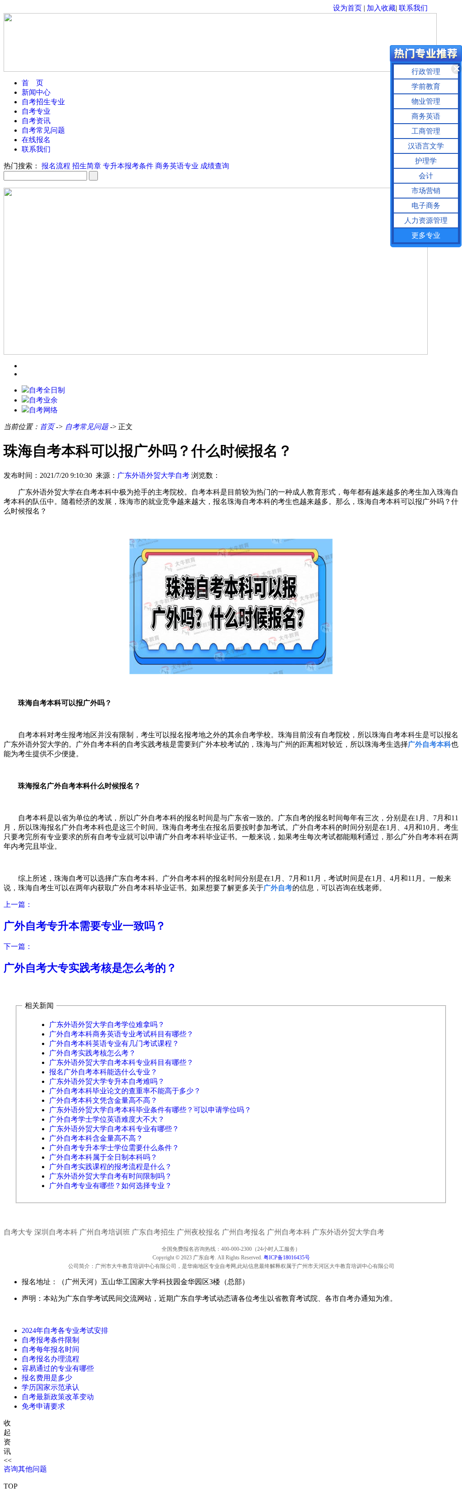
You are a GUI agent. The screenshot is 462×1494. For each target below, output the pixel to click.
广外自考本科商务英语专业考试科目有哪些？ (121, 1034)
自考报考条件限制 (50, 1340)
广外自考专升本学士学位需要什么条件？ (114, 1148)
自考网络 (43, 410)
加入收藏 (381, 8)
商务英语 (425, 116)
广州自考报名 (243, 1232)
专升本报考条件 (128, 166)
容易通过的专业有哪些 (58, 1368)
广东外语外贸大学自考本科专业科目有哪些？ (121, 1062)
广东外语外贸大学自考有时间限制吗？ (110, 1176)
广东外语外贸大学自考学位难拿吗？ (107, 1024)
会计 (426, 176)
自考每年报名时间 (50, 1349)
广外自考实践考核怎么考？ (92, 1053)
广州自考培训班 (104, 1232)
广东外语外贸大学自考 (153, 475)
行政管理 (425, 71)
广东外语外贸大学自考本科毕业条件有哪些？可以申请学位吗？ (150, 1110)
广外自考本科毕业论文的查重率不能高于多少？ (125, 1091)
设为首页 (347, 8)
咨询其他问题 (25, 1469)
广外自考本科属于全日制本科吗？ (103, 1157)
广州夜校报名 (198, 1232)
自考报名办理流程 (50, 1359)
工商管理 (425, 131)
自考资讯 (36, 121)
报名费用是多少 (47, 1378)
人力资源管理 (426, 220)
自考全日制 (47, 390)
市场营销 (425, 190)
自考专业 (36, 111)
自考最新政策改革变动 (58, 1397)
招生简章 (86, 166)
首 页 (32, 83)
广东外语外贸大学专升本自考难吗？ (107, 1081)
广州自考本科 (288, 1232)
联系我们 (413, 8)
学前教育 (425, 86)
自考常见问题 (43, 130)
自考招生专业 (43, 102)
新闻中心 (36, 92)
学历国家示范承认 (50, 1387)
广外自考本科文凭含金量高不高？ (103, 1100)
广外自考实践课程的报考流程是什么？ (110, 1166)
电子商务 (425, 205)
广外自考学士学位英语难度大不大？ (107, 1119)
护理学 (426, 161)
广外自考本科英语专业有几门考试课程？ (114, 1043)
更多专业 (425, 235)
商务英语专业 (177, 166)
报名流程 (56, 166)
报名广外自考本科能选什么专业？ (103, 1072)
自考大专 (18, 1232)
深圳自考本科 (56, 1232)
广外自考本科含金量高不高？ (96, 1138)
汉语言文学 (426, 146)
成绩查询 (214, 166)
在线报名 (36, 139)
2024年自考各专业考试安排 (65, 1330)
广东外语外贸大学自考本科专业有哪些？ (114, 1129)
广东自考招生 (153, 1232)
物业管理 (425, 101)
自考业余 (43, 400)
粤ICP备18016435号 (286, 1257)
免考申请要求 (43, 1406)
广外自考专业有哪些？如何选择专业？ (110, 1185)
